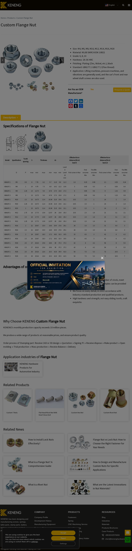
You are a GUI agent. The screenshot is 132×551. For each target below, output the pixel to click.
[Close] (102, 258)
